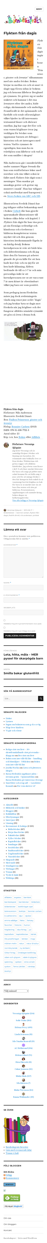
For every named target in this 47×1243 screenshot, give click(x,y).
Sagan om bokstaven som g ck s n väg (23, 724)
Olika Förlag (10, 953)
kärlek (33, 934)
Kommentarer (12, 1178)
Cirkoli (17, 211)
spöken (18, 962)
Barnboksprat (10, 1238)
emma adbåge (11, 920)
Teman (9, 872)
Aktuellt (9, 805)
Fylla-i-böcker (14, 838)
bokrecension (10, 911)
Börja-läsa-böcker (16, 832)
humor (27, 925)
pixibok (36, 515)
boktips (22, 911)
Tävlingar (10, 869)
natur (21, 943)
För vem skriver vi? (26, 786)
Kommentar (11, 545)
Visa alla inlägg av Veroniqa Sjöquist (28, 500)
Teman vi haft (12, 1153)
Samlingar (13, 844)
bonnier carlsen (23, 513)
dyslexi (28, 916)
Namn (7, 583)
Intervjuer (10, 820)
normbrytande (11, 948)
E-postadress (12, 595)
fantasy (30, 920)
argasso (17, 897)
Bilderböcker (9, 513)
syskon (8, 966)
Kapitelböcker (14, 841)
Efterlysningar (12, 817)
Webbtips (10, 878)
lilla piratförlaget (12, 939)
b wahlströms (11, 916)
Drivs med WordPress (27, 1238)
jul (30, 930)
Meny (39, 9)
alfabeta (8, 897)
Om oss (7, 1218)
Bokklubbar (11, 814)
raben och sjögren (12, 957)
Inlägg (9, 1175)
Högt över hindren (14, 727)
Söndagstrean (12, 866)
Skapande (10, 860)
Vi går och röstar (14, 731)
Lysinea (9, 721)
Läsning (9, 823)
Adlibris (35, 437)
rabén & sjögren (30, 957)
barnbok (27, 897)
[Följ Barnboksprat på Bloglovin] (23, 1206)
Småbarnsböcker (16, 850)
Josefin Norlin (12, 768)
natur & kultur (33, 943)
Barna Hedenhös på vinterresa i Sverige (24, 780)
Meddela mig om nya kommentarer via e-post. (23, 624)
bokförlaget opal (25, 907)
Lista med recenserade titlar (19, 1150)
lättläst (25, 939)
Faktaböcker (13, 835)
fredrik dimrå (14, 515)
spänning (9, 962)
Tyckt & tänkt (12, 875)
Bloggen (9, 811)
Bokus (22, 437)
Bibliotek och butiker (15, 808)
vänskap (31, 966)
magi (32, 939)
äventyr (8, 971)
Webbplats (9, 608)
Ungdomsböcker (16, 854)
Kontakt (8, 1230)
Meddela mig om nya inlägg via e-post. (20, 631)
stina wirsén (29, 962)
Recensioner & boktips (16, 826)
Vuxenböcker (14, 857)
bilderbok (35, 902)
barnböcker (24, 902)
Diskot (9, 718)
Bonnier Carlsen (21, 426)
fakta (22, 920)
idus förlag (21, 930)
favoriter (8, 925)
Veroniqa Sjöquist (14, 510)
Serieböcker (13, 847)
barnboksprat (10, 902)
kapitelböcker (22, 934)
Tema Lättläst (19, 966)
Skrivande (10, 863)
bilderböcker (10, 907)
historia (18, 925)
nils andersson (26, 515)
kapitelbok (9, 934)
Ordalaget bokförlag (27, 953)
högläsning (9, 930)
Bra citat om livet (26, 755)
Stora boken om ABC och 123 (23, 196)
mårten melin (11, 943)
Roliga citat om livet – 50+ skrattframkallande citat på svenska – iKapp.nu (23, 752)
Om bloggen (10, 1224)
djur (21, 916)
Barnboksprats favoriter (17, 1147)
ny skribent (25, 948)
